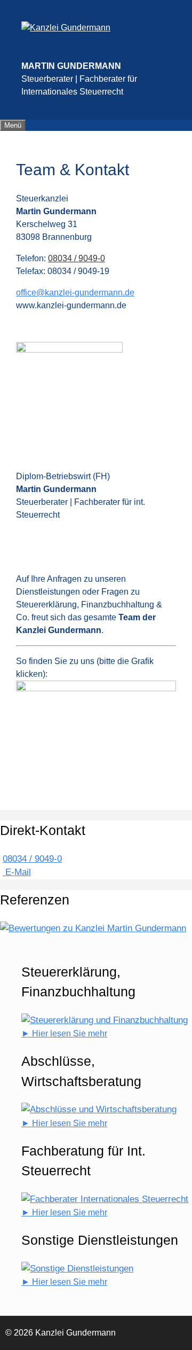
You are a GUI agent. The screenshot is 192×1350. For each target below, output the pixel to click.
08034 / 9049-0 (76, 258)
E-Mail (17, 872)
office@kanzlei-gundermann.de (75, 292)
